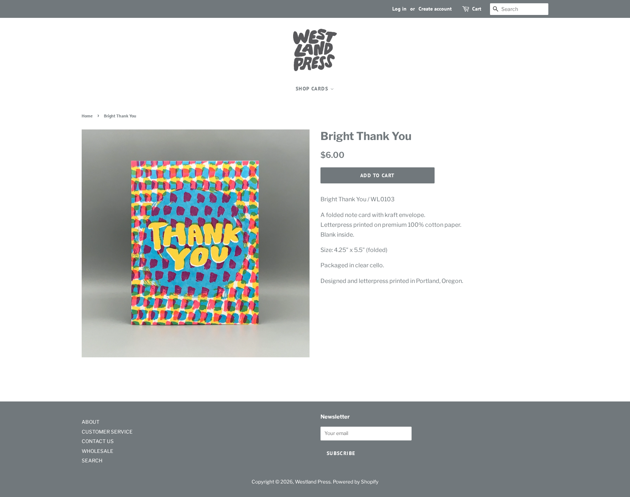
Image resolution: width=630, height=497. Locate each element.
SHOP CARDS (313, 88)
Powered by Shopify (355, 482)
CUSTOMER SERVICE (107, 432)
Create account (435, 8)
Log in (399, 8)
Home (87, 116)
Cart (476, 8)
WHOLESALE (97, 451)
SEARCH (92, 460)
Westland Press (313, 482)
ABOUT (91, 422)
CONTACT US (98, 441)
